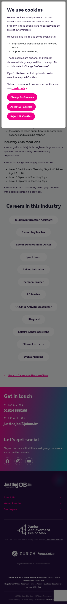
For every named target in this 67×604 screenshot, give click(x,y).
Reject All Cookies (21, 116)
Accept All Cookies (21, 106)
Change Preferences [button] (22, 97)
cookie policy (19, 88)
